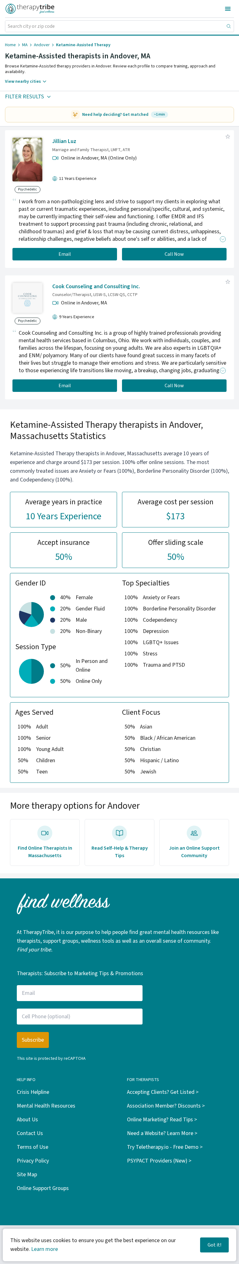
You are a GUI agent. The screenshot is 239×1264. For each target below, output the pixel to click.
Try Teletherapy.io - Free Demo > (165, 1147)
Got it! (214, 1245)
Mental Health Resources (46, 1106)
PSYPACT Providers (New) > (159, 1161)
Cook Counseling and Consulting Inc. (96, 286)
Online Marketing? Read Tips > (162, 1119)
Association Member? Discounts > (166, 1106)
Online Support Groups (43, 1188)
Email (65, 254)
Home (10, 45)
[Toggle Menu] (228, 8)
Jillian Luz (64, 141)
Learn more (44, 1249)
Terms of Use (32, 1147)
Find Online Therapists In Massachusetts (45, 852)
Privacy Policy (33, 1161)
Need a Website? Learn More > (162, 1133)
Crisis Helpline (33, 1092)
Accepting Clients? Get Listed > (163, 1092)
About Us (27, 1119)
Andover (42, 45)
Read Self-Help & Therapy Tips (119, 852)
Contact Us (30, 1133)
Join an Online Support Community (194, 852)
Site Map (27, 1174)
